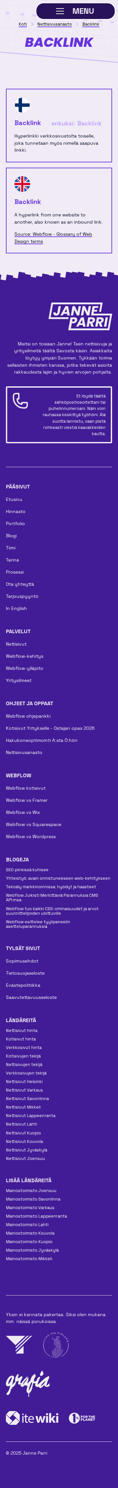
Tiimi (10, 548)
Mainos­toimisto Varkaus (30, 1207)
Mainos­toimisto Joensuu (31, 1190)
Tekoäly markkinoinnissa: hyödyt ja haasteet (51, 887)
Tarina (12, 560)
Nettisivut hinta (21, 1030)
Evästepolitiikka (23, 985)
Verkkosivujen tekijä (26, 1073)
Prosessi (15, 572)
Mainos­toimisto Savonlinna (33, 1199)
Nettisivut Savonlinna (27, 1098)
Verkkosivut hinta (24, 1047)
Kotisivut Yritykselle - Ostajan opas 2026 (50, 728)
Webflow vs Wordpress (31, 836)
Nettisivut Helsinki (24, 1081)
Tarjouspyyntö (22, 596)
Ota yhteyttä (20, 584)
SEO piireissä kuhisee (27, 870)
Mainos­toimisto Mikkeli (29, 1258)
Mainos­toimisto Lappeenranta (36, 1216)
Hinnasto (16, 511)
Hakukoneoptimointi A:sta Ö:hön (42, 740)
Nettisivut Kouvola (24, 1141)
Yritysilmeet (18, 680)
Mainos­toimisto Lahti (27, 1224)
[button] (76, 11)
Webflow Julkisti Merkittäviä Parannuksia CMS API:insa (52, 897)
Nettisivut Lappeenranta (30, 1115)
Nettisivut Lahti (21, 1124)
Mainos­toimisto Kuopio (29, 1241)
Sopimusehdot (22, 961)
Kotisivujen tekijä (23, 1056)
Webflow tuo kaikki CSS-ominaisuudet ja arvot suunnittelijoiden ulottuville (52, 911)
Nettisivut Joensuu (25, 1158)
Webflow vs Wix (23, 812)
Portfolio (15, 523)
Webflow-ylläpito (24, 668)
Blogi (11, 536)
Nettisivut (16, 644)
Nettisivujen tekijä (24, 1064)
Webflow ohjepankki (28, 716)
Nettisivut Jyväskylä (26, 1150)
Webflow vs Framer (27, 800)
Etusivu (14, 499)
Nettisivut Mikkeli (23, 1107)
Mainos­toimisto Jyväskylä (32, 1250)
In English (16, 608)
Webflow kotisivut (26, 788)
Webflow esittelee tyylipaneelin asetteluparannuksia (38, 924)
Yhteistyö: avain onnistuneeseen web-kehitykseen (58, 878)
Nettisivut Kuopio (23, 1133)
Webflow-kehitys (24, 656)
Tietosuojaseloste (25, 973)
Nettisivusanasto (24, 752)
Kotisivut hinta (21, 1039)
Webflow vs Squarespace (33, 824)
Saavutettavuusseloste (31, 997)
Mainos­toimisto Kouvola (30, 1233)
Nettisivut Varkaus (24, 1090)
